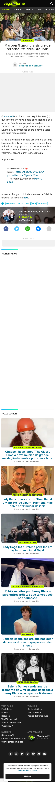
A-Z (39, 10)
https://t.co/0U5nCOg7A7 (30, 171)
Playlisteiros (6, 709)
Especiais (5, 712)
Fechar (27, 776)
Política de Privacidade (38, 716)
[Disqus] (27, 295)
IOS (38, 738)
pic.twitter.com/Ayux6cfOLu (22, 175)
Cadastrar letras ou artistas (13, 738)
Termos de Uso (34, 712)
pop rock (42, 204)
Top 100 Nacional (9, 719)
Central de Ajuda (35, 709)
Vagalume (14, 3)
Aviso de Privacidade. (27, 770)
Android (45, 738)
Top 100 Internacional (11, 722)
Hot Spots (5, 716)
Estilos (30, 10)
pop (34, 204)
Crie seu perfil (7, 735)
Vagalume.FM (7, 726)
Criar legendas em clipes (12, 742)
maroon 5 (11, 204)
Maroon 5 (9, 116)
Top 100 (17, 10)
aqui (25, 197)
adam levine (24, 204)
